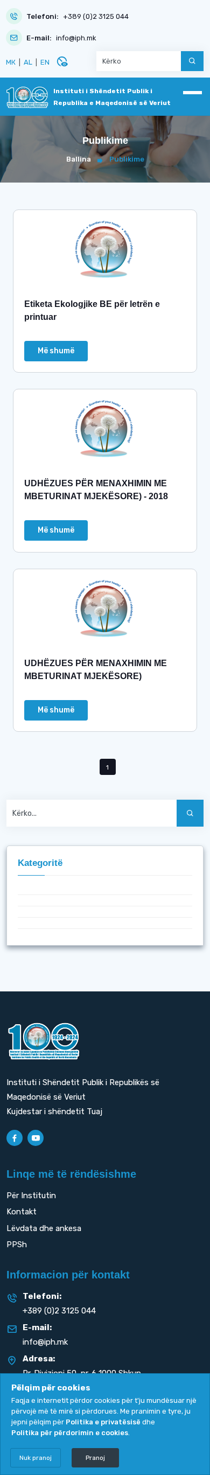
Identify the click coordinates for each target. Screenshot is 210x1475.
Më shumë (56, 350)
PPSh (16, 1244)
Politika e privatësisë (103, 1422)
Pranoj (95, 1458)
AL (28, 62)
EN (45, 62)
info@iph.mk (76, 37)
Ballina (78, 159)
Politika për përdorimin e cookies (69, 1433)
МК (11, 62)
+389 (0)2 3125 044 (96, 16)
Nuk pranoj (35, 1458)
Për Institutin (31, 1195)
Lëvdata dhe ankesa (43, 1228)
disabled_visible (62, 61)
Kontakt (21, 1212)
